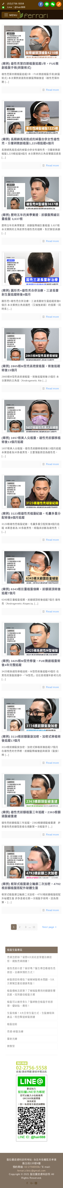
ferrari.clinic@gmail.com (31, 1170)
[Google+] (31, 1183)
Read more (52, 89)
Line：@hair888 (16, 7)
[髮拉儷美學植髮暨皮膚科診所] (31, 15)
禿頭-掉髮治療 (15, 1031)
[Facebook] (27, 1183)
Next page (48, 927)
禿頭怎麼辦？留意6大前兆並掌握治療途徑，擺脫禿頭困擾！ (29, 959)
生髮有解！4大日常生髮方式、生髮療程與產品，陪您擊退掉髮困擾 (30, 1015)
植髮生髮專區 (14, 949)
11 (34, 927)
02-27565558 (31, 1166)
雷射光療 (12, 1038)
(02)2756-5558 (15, 3)
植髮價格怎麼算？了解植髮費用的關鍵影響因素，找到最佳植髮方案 (31, 992)
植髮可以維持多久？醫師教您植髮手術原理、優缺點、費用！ (30, 1003)
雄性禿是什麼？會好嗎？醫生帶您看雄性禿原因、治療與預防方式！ (31, 970)
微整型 (11, 1046)
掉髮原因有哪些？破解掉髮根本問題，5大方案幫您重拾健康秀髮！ (30, 981)
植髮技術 (12, 1024)
